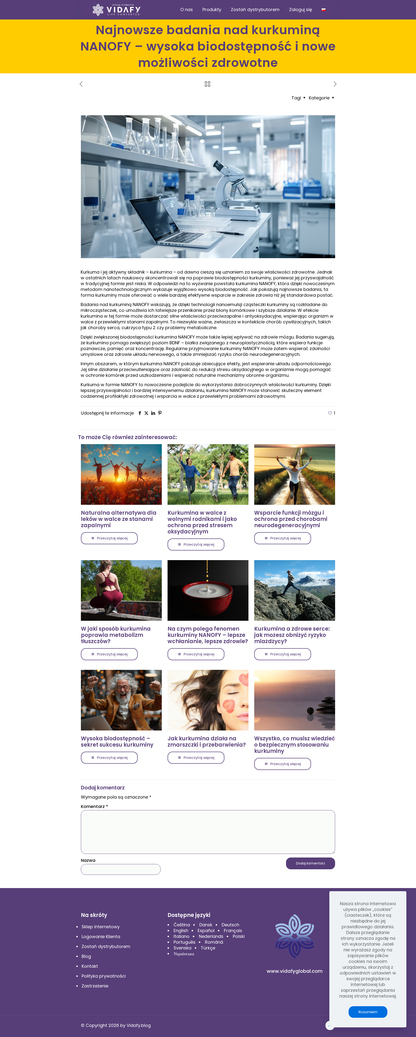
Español (206, 931)
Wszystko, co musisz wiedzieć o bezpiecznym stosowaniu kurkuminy (294, 745)
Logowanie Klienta (101, 937)
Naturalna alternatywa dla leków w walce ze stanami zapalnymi (118, 519)
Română (214, 942)
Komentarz (94, 806)
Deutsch (230, 925)
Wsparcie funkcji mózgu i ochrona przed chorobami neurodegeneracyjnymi (290, 519)
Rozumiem (367, 1011)
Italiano (181, 936)
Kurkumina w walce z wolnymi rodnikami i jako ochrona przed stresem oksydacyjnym (202, 522)
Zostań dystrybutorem (106, 946)
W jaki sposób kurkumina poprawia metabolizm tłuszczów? (116, 635)
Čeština (182, 925)
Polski (239, 936)
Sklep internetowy (101, 927)
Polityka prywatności (104, 976)
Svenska (182, 948)
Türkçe (208, 948)
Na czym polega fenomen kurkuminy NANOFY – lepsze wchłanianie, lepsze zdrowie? (208, 635)
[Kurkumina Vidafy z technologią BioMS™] (117, 9)
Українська (184, 954)
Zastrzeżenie (95, 986)
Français (233, 931)
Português (184, 942)
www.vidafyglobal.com (295, 971)
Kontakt (90, 966)
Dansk (205, 925)
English (181, 931)
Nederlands (211, 936)
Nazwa (88, 860)
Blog (86, 956)
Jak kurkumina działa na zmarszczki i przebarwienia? (207, 742)
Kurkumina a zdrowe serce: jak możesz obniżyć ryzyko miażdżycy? (292, 635)
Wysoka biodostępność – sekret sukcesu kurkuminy (117, 742)
